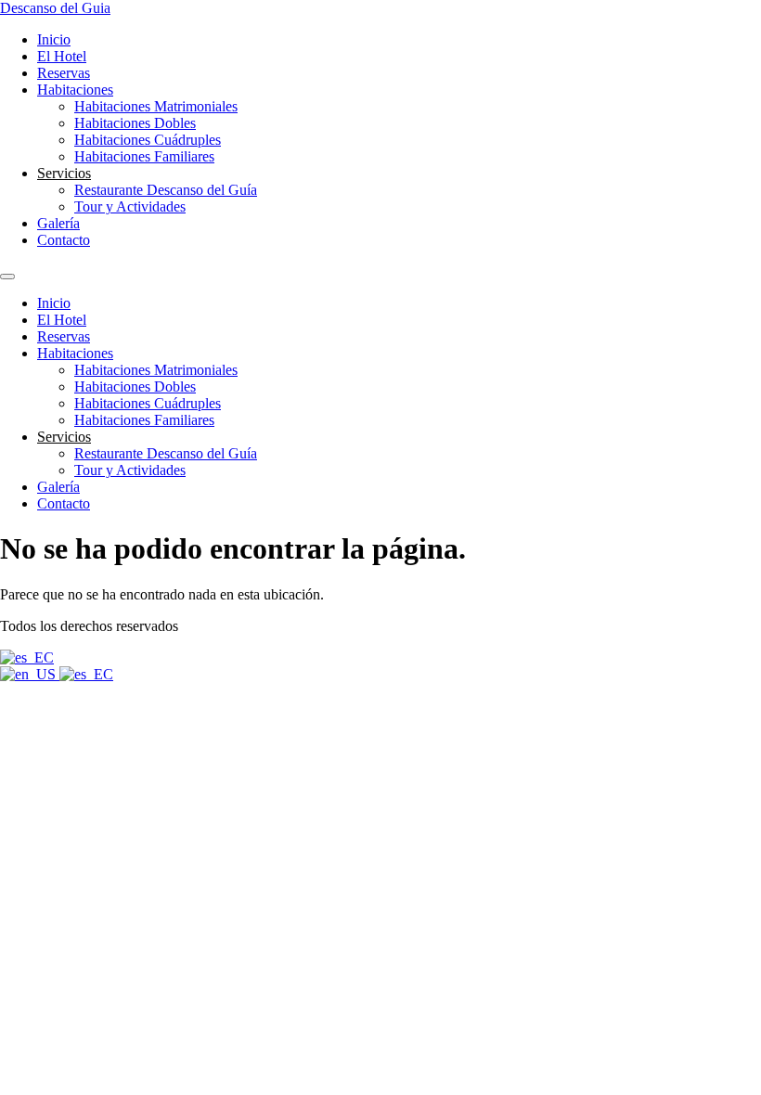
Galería (58, 223)
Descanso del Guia (55, 8)
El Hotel (61, 56)
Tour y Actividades (130, 206)
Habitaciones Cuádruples (147, 140)
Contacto (63, 240)
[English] (29, 674)
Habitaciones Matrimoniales (156, 106)
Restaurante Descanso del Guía (165, 190)
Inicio (54, 39)
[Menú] (7, 276)
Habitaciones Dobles (135, 123)
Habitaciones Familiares (144, 156)
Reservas (63, 73)
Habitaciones (75, 89)
